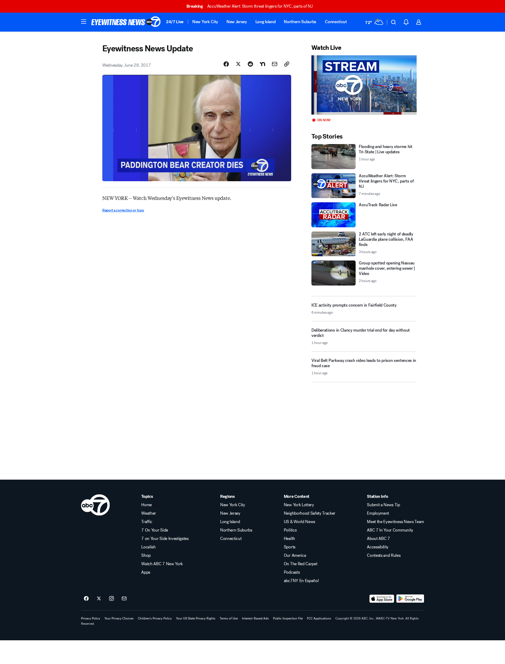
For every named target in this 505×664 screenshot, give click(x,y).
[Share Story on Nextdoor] (262, 64)
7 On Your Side (154, 530)
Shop (146, 555)
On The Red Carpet (300, 564)
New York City (205, 21)
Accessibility (377, 547)
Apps (145, 572)
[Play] (364, 85)
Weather (148, 513)
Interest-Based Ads (255, 618)
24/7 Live (175, 21)
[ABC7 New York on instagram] (111, 598)
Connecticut (336, 21)
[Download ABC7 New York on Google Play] (410, 598)
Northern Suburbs (300, 21)
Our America (295, 555)
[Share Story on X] (238, 64)
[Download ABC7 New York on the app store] (382, 598)
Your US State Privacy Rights (195, 618)
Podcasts (292, 572)
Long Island (265, 21)
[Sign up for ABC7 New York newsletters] (124, 598)
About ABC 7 (378, 539)
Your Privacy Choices (119, 618)
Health (289, 539)
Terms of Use (229, 618)
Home (146, 505)
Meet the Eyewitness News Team (395, 522)
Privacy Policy (90, 618)
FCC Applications (319, 618)
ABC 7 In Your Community (390, 530)
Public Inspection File (288, 618)
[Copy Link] (286, 64)
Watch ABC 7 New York (162, 564)
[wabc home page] (95, 504)
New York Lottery (299, 505)
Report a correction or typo (123, 210)
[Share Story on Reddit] (250, 64)
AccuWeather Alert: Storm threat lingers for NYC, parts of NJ (249, 6)
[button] (83, 21)
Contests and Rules (383, 555)
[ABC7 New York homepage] (126, 22)
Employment (378, 513)
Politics (290, 530)
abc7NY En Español (301, 581)
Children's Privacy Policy (155, 618)
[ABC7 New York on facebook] (86, 598)
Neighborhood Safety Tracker (309, 513)
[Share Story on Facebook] (226, 64)
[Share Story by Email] (274, 64)
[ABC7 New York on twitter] (99, 598)
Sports (289, 547)
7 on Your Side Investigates (164, 539)
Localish (148, 547)
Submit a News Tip (383, 505)
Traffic (146, 522)
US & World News (299, 522)
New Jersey (236, 21)
